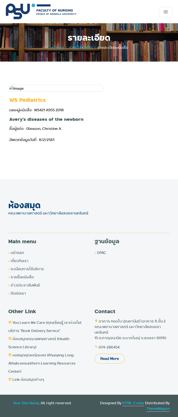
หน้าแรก (16, 253)
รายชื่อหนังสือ (80, 47)
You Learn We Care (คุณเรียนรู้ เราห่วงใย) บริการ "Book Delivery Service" (44, 327)
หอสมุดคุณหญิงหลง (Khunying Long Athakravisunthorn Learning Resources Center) (42, 363)
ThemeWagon (158, 408)
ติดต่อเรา (17, 293)
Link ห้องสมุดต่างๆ (26, 379)
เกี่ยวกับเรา (18, 261)
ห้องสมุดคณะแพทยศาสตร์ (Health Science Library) (38, 343)
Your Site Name (26, 403)
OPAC (100, 253)
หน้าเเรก (57, 47)
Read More (109, 358)
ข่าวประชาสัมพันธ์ (24, 285)
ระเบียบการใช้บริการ (26, 269)
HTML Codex (133, 403)
